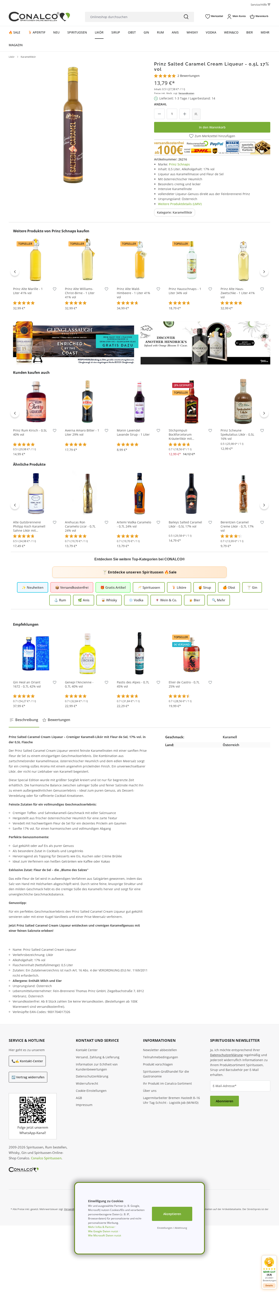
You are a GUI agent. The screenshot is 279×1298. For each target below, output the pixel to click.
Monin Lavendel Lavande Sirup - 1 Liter (133, 432)
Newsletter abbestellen (160, 1050)
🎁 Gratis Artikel (113, 587)
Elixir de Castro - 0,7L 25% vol (184, 684)
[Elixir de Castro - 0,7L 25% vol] (191, 653)
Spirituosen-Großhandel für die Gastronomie (166, 1074)
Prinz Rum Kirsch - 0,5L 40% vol (30, 432)
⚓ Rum (60, 600)
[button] (269, 1269)
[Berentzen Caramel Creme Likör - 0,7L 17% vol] (243, 493)
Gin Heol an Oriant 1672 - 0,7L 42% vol (27, 684)
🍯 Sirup (204, 587)
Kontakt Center (87, 1050)
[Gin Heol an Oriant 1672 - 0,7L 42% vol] (35, 653)
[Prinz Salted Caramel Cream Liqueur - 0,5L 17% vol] (72, 125)
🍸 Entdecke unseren (139, 572)
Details (269, 1285)
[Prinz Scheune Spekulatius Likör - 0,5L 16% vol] (243, 401)
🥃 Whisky (109, 600)
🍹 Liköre (179, 587)
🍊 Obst (229, 587)
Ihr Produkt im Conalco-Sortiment (167, 1083)
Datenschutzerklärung (92, 1076)
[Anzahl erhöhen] (184, 114)
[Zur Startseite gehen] (39, 17)
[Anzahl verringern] (159, 114)
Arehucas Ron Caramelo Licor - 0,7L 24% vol (80, 526)
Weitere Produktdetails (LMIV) (180, 204)
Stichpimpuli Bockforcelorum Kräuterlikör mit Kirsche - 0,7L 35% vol (184, 434)
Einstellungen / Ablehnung (172, 1227)
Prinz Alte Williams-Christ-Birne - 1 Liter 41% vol (80, 293)
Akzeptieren (172, 1214)
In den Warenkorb (212, 127)
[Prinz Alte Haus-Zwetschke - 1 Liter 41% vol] (243, 260)
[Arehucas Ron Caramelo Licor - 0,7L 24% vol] (87, 493)
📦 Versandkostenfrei (71, 587)
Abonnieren (224, 1101)
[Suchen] (186, 17)
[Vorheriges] (14, 271)
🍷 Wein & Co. (166, 600)
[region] (72, 125)
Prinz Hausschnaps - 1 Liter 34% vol (185, 291)
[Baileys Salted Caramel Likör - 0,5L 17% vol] (191, 493)
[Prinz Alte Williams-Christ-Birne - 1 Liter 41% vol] (87, 260)
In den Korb (35, 276)
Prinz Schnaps (179, 164)
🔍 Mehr (218, 600)
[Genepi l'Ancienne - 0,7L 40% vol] (87, 653)
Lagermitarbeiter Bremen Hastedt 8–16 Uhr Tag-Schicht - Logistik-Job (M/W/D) (171, 1100)
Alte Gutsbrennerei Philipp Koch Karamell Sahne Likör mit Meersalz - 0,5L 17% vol (30, 526)
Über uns (150, 1091)
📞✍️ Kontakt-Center (27, 1061)
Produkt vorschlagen (158, 1064)
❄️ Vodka (136, 600)
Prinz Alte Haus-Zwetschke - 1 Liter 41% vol (238, 293)
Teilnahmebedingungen (160, 1057)
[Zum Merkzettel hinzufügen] (54, 290)
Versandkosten (186, 93)
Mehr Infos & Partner (101, 1227)
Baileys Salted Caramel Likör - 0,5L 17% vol (185, 524)
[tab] (24, 720)
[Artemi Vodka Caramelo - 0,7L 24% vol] (139, 493)
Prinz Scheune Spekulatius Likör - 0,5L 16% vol (237, 434)
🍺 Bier (194, 600)
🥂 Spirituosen (149, 587)
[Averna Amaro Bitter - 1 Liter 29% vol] (87, 401)
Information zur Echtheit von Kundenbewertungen (97, 1066)
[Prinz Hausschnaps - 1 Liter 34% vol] (191, 260)
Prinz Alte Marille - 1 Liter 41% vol (28, 291)
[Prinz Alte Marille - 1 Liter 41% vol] (35, 260)
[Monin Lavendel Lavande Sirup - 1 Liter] (139, 401)
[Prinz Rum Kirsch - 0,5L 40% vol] (35, 401)
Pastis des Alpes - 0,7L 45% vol (133, 684)
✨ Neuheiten (32, 587)
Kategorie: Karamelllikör (174, 212)
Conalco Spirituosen (46, 1158)
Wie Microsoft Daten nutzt (104, 1235)
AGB (79, 1098)
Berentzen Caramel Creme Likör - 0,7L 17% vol (237, 526)
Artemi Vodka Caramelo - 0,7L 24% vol (134, 524)
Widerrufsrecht (87, 1083)
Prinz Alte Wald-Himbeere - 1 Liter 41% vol (133, 293)
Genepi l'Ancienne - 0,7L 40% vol (79, 684)
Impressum (84, 1105)
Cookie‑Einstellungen (91, 1091)
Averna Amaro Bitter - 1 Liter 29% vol (82, 432)
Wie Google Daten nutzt (103, 1231)
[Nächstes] (264, 271)
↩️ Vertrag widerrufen (28, 1077)
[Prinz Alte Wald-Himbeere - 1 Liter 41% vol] (139, 260)
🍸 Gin (252, 587)
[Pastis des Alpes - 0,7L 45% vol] (139, 653)
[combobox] (131, 17)
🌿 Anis (83, 600)
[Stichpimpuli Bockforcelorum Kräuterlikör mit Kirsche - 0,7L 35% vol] (191, 401)
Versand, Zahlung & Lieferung (97, 1057)
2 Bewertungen (188, 76)
